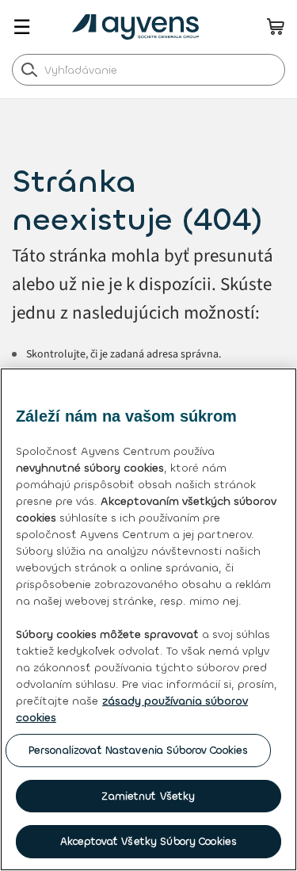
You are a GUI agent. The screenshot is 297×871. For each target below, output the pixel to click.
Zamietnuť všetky (148, 796)
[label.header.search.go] (29, 69)
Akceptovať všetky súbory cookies (148, 841)
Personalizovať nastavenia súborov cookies (138, 750)
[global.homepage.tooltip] (139, 27)
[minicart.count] (275, 26)
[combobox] (148, 70)
